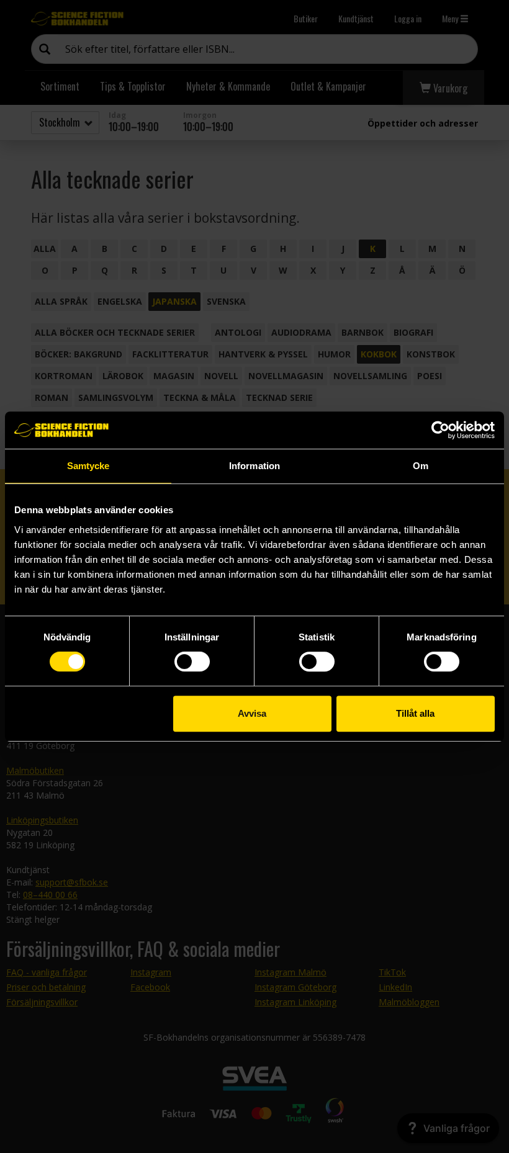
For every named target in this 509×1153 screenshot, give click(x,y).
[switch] (192, 661)
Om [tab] (420, 465)
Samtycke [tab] (88, 465)
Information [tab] (254, 465)
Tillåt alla (415, 713)
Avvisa (252, 713)
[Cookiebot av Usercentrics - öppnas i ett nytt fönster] (440, 430)
